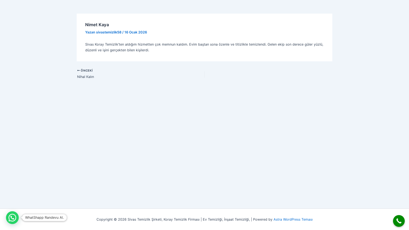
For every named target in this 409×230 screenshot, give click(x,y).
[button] (12, 217)
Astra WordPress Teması (293, 219)
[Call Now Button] (399, 221)
